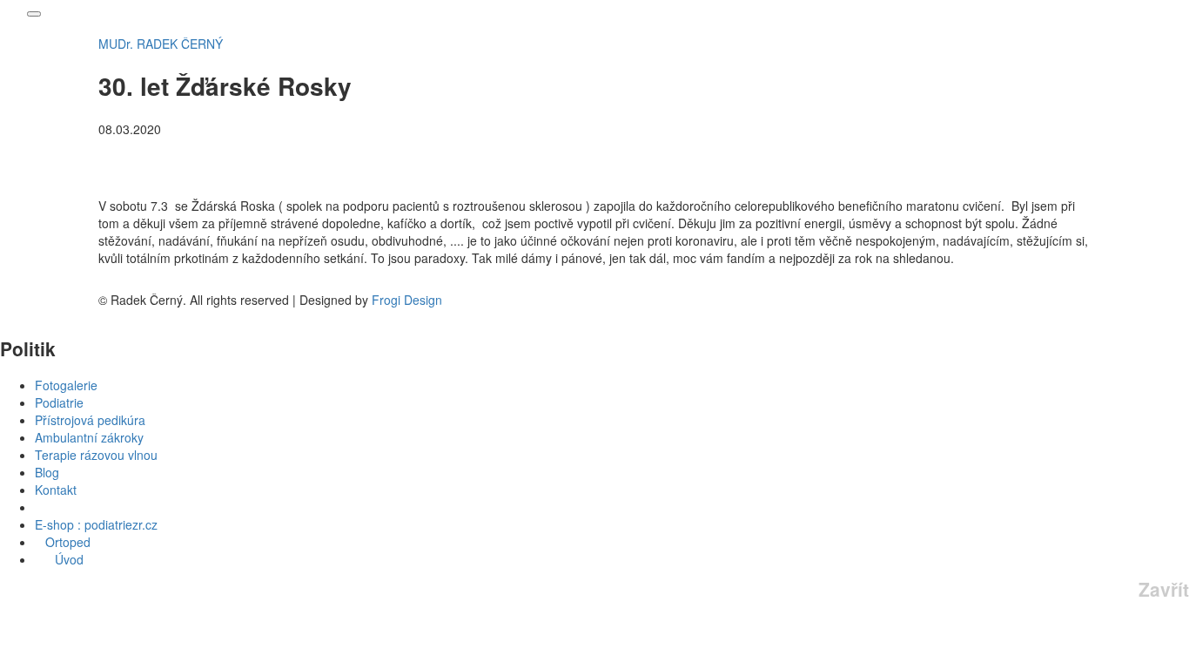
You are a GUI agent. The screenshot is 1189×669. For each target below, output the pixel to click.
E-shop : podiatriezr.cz (96, 524)
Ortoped (63, 542)
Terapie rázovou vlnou (96, 454)
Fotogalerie (66, 385)
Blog (47, 472)
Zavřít (1164, 589)
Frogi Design (407, 299)
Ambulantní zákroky (89, 437)
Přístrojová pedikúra (90, 420)
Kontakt (56, 489)
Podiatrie (59, 402)
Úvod (64, 559)
